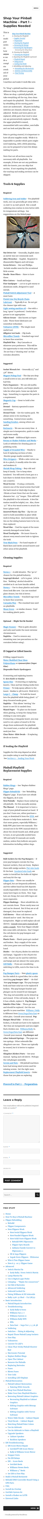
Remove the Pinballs (17, 1362)
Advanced (10, 1266)
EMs (12, 1322)
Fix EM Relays (14, 1458)
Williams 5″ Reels (17, 1470)
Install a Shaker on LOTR (16, 1495)
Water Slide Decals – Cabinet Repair (23, 1418)
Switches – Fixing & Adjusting (21, 1331)
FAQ (7, 1486)
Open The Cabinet (15, 1359)
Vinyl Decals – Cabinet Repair (20, 1421)
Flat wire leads (32, 868)
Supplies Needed (19, 38)
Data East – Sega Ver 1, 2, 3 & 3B (24, 1325)
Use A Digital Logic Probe (19, 1279)
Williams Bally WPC (18, 1319)
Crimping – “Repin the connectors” (23, 1282)
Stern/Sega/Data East (27, 1013)
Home (8, 1214)
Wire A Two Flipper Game (19, 1260)
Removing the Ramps (21, 45)
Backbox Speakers (18, 1439)
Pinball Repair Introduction (20, 1303)
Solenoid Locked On (16, 1291)
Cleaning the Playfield (21, 55)
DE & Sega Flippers (18, 1254)
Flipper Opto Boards (21, 1245)
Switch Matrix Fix (15, 1269)
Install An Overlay (13, 1489)
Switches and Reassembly (23, 71)
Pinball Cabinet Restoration (20, 1384)
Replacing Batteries (16, 1365)
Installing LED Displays (18, 1378)
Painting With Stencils (20, 1387)
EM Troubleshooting (15, 1443)
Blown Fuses (13, 1371)
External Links (12, 1498)
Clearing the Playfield (21, 43)
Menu (36, 8)
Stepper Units (14, 1455)
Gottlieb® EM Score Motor (22, 1449)
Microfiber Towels (11, 336)
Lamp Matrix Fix (15, 1276)
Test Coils (12, 1375)
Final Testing (19, 73)
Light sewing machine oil (14, 308)
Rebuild (11, 1223)
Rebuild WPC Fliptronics (22, 1242)
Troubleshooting (15, 1307)
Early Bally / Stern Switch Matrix (24, 1272)
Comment (8, 1113)
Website (7, 1168)
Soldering (12, 1328)
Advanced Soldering (16, 1288)
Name (6, 1147)
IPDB (32, 816)
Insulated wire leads (23, 871)
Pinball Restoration (14, 1381)
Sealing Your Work (20, 64)
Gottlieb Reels (16, 1464)
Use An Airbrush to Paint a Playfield (23, 1430)
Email (6, 1158)
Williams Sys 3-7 (17, 1313)
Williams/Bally (26, 1029)
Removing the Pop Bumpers (23, 48)
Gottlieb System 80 (14, 1492)
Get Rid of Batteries (16, 1285)
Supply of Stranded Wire (14, 450)
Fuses (10, 1368)
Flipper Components (17, 1226)
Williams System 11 (18, 1316)
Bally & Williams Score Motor (22, 1452)
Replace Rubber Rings (17, 1356)
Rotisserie (7, 428)
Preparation (18, 41)
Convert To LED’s (15, 1344)
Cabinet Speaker (17, 1436)
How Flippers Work (16, 1229)
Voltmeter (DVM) (11, 327)
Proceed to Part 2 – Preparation (20, 1084)
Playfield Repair (19, 59)
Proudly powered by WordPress (16, 1515)
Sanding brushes (10, 422)
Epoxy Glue (8, 682)
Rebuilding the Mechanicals (24, 68)
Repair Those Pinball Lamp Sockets (23, 1334)
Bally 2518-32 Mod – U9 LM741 (21, 1297)
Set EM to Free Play (16, 1474)
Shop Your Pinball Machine (21, 34)
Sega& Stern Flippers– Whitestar (24, 1257)
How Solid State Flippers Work (23, 1238)
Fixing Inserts (18, 62)
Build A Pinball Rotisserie (16, 1477)
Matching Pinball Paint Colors (21, 1424)
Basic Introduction (14, 1300)
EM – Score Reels (15, 1461)
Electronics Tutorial (16, 1353)
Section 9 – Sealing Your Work (20, 758)
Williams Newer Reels (19, 1467)
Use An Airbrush (15, 1427)
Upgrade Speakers (15, 1433)
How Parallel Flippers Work (22, 1235)
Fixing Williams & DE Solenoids (21, 1294)
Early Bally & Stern (18, 1310)
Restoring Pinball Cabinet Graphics (23, 1396)
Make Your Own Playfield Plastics (22, 1393)
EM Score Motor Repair (18, 1446)
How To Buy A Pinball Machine (19, 1217)
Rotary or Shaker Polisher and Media (19, 440)
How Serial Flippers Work (21, 1232)
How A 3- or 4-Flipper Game (20, 1263)
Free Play (12, 1337)
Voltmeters (13, 1341)
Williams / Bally (33, 1010)
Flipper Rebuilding (14, 1220)
